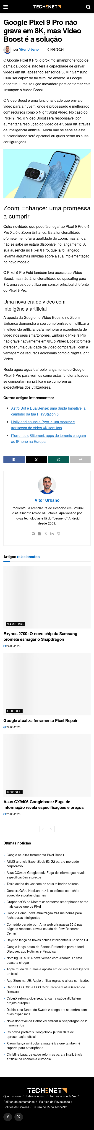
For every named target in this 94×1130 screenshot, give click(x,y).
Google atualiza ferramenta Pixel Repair (40, 720)
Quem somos (12, 1096)
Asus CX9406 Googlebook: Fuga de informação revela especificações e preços (43, 804)
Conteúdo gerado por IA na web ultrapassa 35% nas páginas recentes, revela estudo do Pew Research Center (44, 928)
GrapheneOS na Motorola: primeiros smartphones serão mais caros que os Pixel (47, 904)
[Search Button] (88, 6)
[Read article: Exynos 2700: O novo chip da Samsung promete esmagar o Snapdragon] (47, 597)
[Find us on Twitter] (18, 1117)
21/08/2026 (13, 814)
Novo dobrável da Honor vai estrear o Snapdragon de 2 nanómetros (47, 1023)
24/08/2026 (13, 646)
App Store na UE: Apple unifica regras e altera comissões (48, 980)
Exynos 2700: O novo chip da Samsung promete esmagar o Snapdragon (40, 636)
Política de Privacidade (54, 1101)
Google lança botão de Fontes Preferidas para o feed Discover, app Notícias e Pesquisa (45, 948)
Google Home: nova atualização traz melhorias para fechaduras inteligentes (44, 915)
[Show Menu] (5, 6)
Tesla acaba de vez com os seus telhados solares (42, 883)
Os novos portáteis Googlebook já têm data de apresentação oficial (40, 1034)
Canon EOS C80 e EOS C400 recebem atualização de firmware (46, 989)
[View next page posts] (51, 829)
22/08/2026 (13, 727)
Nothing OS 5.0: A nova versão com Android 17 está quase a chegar (44, 960)
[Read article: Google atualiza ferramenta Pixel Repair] (47, 684)
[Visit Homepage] (47, 6)
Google (14, 711)
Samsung (15, 624)
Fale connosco (35, 1096)
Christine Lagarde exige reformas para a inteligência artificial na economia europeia (44, 1056)
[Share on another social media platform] (80, 459)
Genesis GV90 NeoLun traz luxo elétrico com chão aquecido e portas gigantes (43, 892)
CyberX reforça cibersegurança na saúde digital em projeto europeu (44, 1000)
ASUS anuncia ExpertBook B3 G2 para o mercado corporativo (43, 863)
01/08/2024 (55, 49)
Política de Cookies (16, 1107)
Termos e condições (63, 1096)
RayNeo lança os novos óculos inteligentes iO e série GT (48, 940)
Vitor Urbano (29, 49)
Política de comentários (19, 1101)
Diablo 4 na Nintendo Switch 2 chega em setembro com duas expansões (47, 1011)
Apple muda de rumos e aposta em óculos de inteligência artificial (48, 971)
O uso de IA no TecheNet (50, 1107)
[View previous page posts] (42, 829)
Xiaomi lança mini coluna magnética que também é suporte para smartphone (43, 1045)
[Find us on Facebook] (7, 1117)
